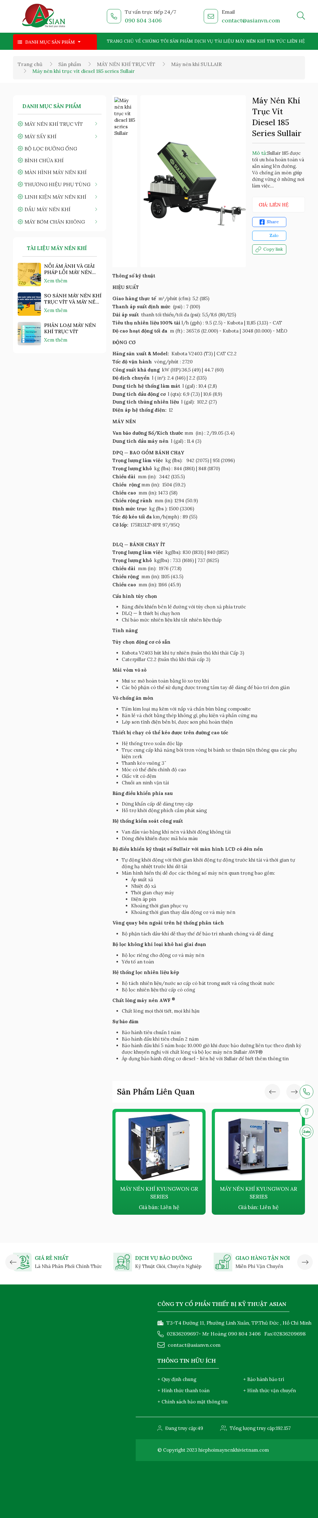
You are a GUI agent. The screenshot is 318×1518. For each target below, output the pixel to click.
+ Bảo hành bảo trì (263, 1379)
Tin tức (276, 41)
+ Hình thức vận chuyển (269, 1390)
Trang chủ (120, 41)
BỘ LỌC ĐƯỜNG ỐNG (51, 148)
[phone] (306, 1092)
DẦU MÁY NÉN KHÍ (47, 209)
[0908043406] (306, 1131)
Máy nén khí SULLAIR (196, 64)
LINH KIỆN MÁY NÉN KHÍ (55, 197)
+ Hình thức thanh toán (183, 1390)
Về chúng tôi (152, 41)
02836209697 (182, 1334)
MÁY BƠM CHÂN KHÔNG (55, 222)
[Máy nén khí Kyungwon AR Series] (159, 1146)
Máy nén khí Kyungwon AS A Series (258, 1192)
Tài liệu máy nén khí (240, 41)
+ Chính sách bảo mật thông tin (192, 1402)
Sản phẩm (181, 41)
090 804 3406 (143, 20)
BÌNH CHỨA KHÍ (44, 160)
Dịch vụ (203, 41)
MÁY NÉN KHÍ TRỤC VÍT (126, 64)
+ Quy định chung (176, 1379)
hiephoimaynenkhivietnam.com (233, 1450)
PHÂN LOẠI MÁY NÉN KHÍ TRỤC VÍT (70, 328)
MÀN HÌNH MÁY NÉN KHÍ (56, 172)
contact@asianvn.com (251, 20)
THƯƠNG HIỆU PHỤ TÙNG (57, 184)
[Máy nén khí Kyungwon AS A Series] (258, 1146)
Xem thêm (55, 281)
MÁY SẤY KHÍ (41, 136)
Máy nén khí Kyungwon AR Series (159, 1192)
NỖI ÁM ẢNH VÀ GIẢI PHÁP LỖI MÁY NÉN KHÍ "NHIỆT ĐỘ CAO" (69, 269)
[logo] (44, 16)
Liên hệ (296, 41)
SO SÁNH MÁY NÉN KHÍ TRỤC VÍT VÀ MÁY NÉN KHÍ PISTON (73, 298)
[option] (124, 116)
